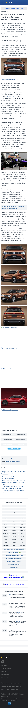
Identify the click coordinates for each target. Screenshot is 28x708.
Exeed (22, 515)
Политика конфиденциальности (11, 683)
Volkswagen (5, 545)
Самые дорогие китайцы (20, 439)
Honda (14, 521)
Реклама (3, 671)
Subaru (14, 539)
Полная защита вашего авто (13, 577)
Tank (6, 542)
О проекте (4, 665)
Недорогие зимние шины (7, 439)
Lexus (5, 530)
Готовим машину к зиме (7, 434)
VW (7, 461)
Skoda (5, 539)
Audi (14, 505)
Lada (14, 527)
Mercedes (22, 530)
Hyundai (22, 521)
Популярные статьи (20, 444)
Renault (22, 536)
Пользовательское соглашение (11, 686)
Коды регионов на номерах (14, 561)
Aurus (22, 505)
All (8, 3)
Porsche (14, 536)
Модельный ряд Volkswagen (10, 79)
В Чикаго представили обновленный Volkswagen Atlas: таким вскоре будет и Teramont (13, 482)
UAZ (22, 542)
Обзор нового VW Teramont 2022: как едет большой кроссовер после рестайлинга (13, 473)
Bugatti (22, 509)
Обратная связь (6, 668)
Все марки (22, 545)
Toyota (14, 542)
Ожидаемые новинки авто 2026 (14, 555)
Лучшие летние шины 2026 (14, 8)
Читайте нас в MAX (14, 448)
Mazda (14, 530)
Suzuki (22, 539)
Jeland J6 (19, 612)
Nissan (14, 533)
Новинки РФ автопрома (21, 434)
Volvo (14, 545)
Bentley (5, 509)
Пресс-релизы (5, 678)
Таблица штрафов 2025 (14, 564)
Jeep (22, 524)
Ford (6, 518)
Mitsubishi (5, 533)
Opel (22, 533)
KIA (6, 527)
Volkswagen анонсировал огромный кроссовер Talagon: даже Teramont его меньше (13, 492)
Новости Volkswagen (14, 461)
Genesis (22, 518)
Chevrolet (6, 515)
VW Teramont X (10, 96)
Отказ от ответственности (9, 689)
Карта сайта (5, 674)
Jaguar (14, 524)
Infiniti (5, 524)
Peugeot (6, 536)
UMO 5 (10, 594)
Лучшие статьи (14, 567)
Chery (22, 512)
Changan (14, 512)
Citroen (14, 515)
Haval (5, 521)
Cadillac (6, 512)
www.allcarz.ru (12, 458)
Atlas (4, 31)
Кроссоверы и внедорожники (14, 558)
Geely (14, 518)
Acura (5, 505)
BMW (14, 509)
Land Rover (22, 527)
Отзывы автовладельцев (7, 444)
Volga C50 (18, 621)
